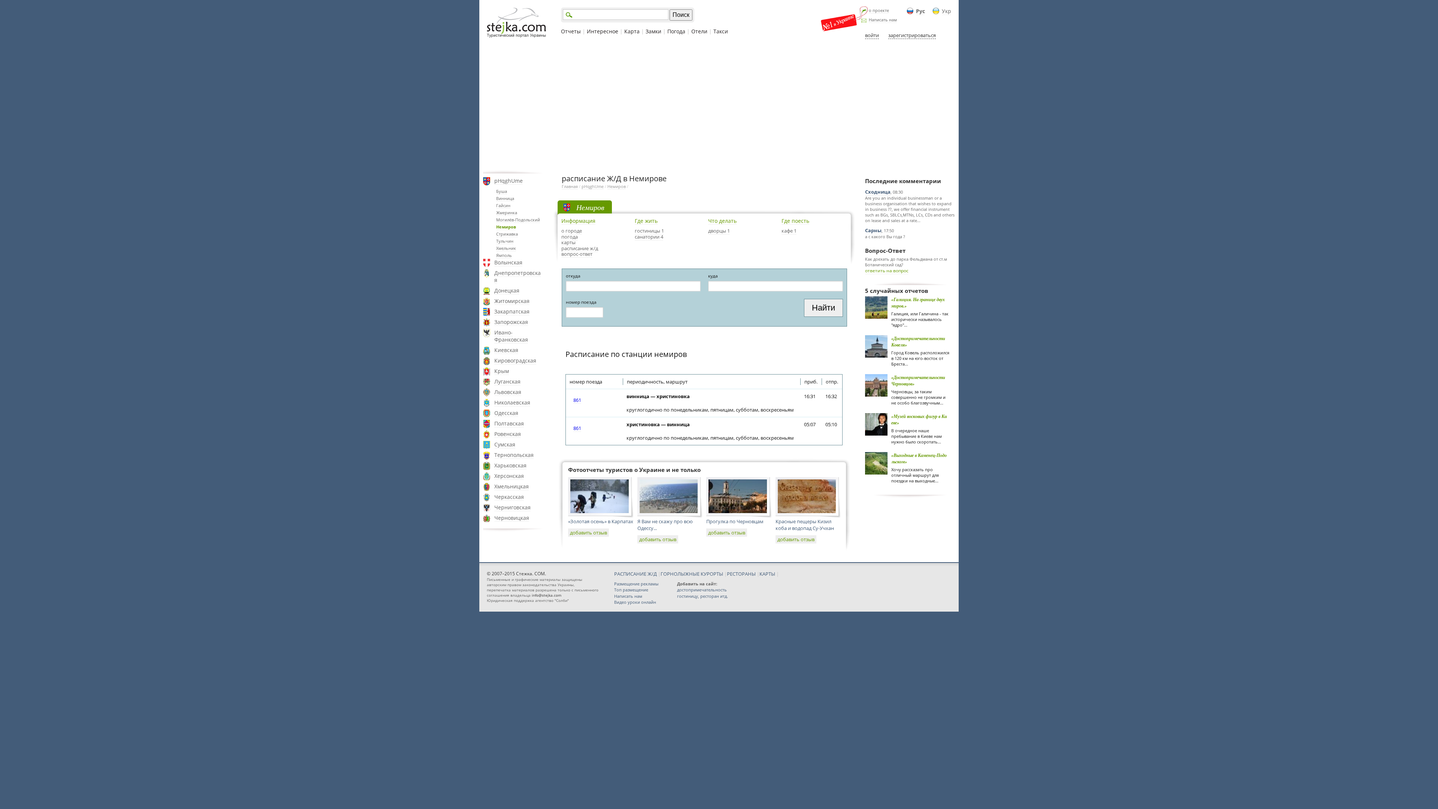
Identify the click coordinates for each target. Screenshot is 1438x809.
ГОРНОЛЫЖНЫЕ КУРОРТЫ (692, 573)
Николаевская (512, 402)
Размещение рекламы (636, 584)
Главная (570, 186)
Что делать (722, 220)
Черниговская (512, 507)
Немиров (506, 227)
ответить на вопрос (886, 270)
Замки (653, 31)
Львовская (507, 392)
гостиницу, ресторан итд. (702, 596)
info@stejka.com (546, 595)
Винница (505, 198)
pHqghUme (508, 180)
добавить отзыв (588, 532)
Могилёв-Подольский (518, 219)
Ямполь (504, 255)
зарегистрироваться (912, 35)
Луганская (507, 381)
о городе (571, 230)
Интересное (602, 31)
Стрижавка (507, 234)
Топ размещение (631, 590)
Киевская (506, 350)
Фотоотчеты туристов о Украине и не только (634, 469)
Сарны (873, 230)
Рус (920, 11)
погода (569, 236)
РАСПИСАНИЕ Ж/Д (635, 573)
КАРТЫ (767, 573)
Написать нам (883, 19)
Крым (501, 371)
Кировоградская (515, 360)
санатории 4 (649, 236)
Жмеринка (506, 212)
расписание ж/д (579, 248)
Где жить (646, 220)
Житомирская (512, 300)
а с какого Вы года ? (885, 236)
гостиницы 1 (649, 230)
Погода (676, 31)
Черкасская (509, 496)
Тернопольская (514, 454)
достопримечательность (702, 590)
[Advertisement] (719, 106)
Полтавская (509, 423)
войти (872, 35)
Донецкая (506, 290)
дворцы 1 (719, 230)
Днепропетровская (517, 276)
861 (577, 400)
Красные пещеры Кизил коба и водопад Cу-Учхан (805, 524)
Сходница (878, 191)
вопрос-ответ (576, 254)
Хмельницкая (511, 486)
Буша (501, 191)
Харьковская (510, 465)
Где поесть (795, 220)
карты (568, 242)
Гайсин (503, 205)
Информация (578, 220)
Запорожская (511, 321)
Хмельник (506, 248)
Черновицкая (511, 517)
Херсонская (509, 475)
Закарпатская (512, 311)
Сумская (504, 444)
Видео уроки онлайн (635, 602)
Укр (946, 11)
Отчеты (571, 31)
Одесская (506, 412)
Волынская (508, 262)
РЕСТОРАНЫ (741, 573)
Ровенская (507, 433)
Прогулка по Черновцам (735, 521)
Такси (720, 31)
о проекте (879, 10)
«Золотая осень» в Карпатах (600, 521)
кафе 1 (789, 230)
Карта (632, 31)
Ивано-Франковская (511, 336)
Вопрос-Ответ (885, 250)
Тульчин (504, 241)
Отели (699, 31)
